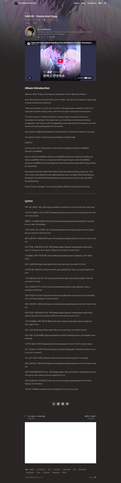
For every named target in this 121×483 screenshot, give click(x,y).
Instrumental (82, 469)
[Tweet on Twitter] (54, 404)
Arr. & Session (41, 469)
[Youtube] (39, 37)
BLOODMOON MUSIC (27, 3)
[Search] (105, 3)
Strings (64, 472)
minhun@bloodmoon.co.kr (34, 477)
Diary (49, 469)
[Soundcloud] (41, 37)
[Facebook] (50, 37)
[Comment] (53, 37)
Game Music (66, 469)
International (30, 472)
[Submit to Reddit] (58, 404)
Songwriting (55, 472)
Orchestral (46, 472)
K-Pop (38, 472)
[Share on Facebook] (63, 404)
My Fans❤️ (92, 477)
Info (74, 469)
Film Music (57, 469)
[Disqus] (60, 442)
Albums (32, 469)
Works (27, 13)
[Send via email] (67, 404)
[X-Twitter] (47, 37)
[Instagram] (44, 37)
